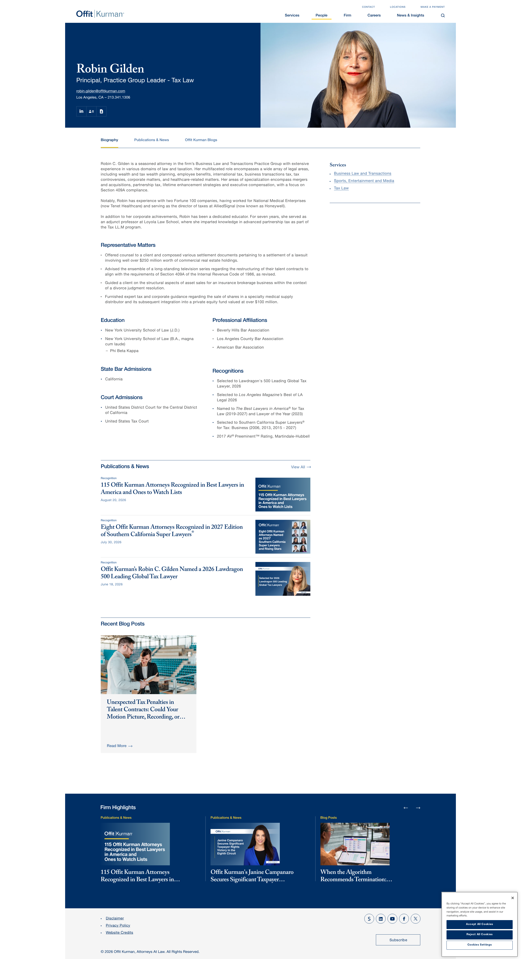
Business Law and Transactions (362, 174)
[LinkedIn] (381, 919)
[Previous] (406, 808)
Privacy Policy (118, 926)
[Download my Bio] (101, 111)
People (321, 16)
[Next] (418, 808)
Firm (347, 16)
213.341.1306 (119, 98)
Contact (368, 7)
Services (292, 16)
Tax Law (341, 189)
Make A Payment (433, 7)
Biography (109, 140)
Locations (398, 7)
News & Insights (410, 16)
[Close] (512, 897)
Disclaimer (115, 919)
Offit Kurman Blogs (201, 140)
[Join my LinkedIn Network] (81, 111)
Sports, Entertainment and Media (364, 181)
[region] (479, 924)
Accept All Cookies (479, 924)
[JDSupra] (369, 919)
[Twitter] (415, 919)
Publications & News (151, 140)
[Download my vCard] (91, 111)
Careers (374, 16)
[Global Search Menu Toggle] (443, 15)
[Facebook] (404, 919)
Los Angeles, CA (89, 98)
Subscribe (398, 940)
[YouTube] (392, 919)
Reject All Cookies (479, 934)
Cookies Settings (479, 945)
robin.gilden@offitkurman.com (100, 91)
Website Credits (119, 933)
